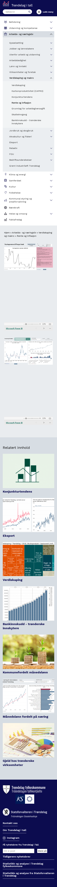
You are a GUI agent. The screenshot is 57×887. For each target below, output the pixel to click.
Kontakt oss (10, 823)
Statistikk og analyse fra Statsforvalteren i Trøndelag (28, 874)
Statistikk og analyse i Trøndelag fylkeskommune (23, 865)
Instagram (13, 837)
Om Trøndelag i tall (14, 830)
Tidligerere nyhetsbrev (16, 856)
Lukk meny (48, 12)
